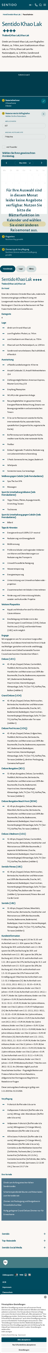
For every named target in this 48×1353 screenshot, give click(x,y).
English (26, 16)
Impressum (6, 1287)
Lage (21, 268)
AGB (4, 1282)
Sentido (5, 1234)
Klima (31, 268)
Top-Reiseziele (9, 1240)
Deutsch (27, 10)
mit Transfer (11, 147)
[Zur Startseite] (9, 4)
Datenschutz (7, 1292)
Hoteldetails (7, 268)
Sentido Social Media (12, 1247)
